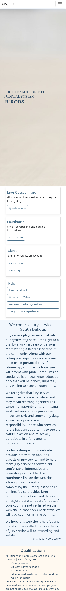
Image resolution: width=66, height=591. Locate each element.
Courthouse (16, 237)
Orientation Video (19, 297)
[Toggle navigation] (59, 4)
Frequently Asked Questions (25, 304)
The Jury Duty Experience (24, 311)
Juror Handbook (18, 290)
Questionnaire (17, 208)
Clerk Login (15, 270)
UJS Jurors (9, 4)
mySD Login (16, 263)
